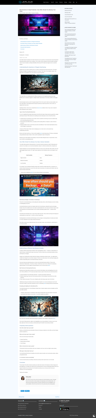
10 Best (70, 2)
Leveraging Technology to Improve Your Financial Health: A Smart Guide (71, 48)
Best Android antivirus (22, 407)
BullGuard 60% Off (68, 10)
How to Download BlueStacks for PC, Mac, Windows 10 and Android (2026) (71, 39)
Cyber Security (45, 2)
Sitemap (76, 415)
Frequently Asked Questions (25, 47)
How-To (52, 2)
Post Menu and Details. (24, 38)
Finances (61, 2)
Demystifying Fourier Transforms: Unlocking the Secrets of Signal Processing (70, 59)
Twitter (40, 407)
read (44, 283)
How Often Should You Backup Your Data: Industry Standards (31, 43)
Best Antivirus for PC (22, 409)
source (54, 318)
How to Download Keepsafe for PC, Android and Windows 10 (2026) (70, 35)
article (41, 133)
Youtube (40, 409)
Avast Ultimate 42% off (69, 14)
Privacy (73, 415)
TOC (70, 415)
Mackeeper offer (67, 12)
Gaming (65, 2)
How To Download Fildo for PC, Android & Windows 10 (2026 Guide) (70, 30)
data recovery (39, 107)
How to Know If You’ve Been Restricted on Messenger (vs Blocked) (70, 44)
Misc (74, 2)
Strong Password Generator (23, 403)
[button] (76, 2)
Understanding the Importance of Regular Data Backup (30, 41)
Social (56, 2)
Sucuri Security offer (68, 16)
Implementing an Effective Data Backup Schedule (29, 45)
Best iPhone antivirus (22, 405)
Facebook (40, 405)
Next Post (57, 396)
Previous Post (21, 396)
